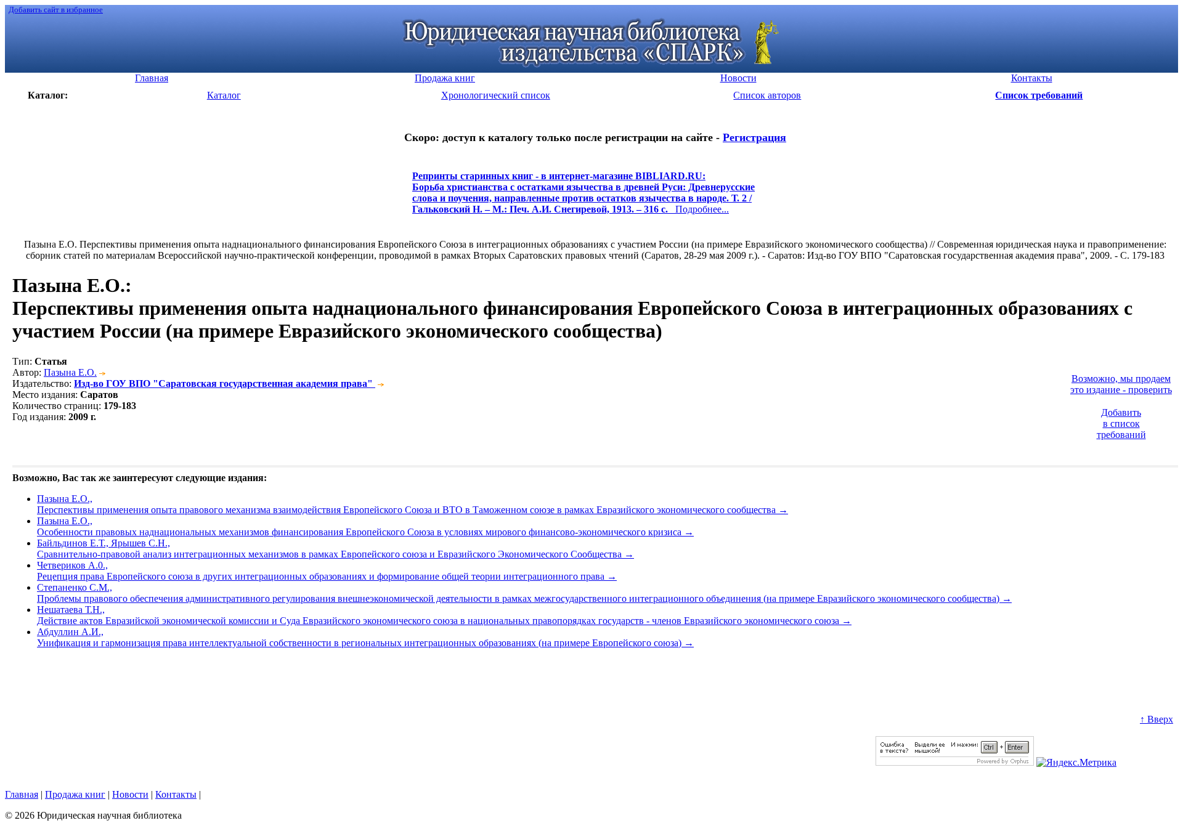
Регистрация (754, 137)
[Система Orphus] (955, 762)
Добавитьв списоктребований (1121, 423)
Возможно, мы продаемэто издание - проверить (1121, 384)
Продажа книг (75, 794)
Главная (21, 794)
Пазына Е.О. (70, 372)
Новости (130, 794)
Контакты (176, 794)
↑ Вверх (1156, 719)
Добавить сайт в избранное (56, 9)
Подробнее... (583, 198)
